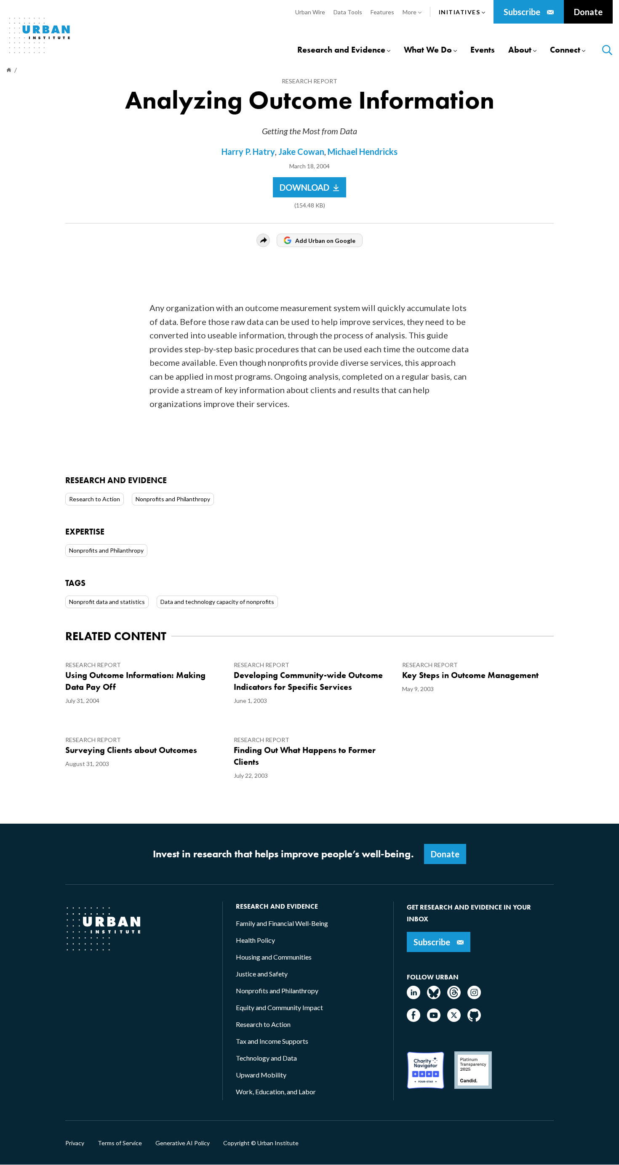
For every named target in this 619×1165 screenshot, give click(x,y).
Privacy (74, 1143)
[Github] (474, 1019)
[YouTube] (433, 1019)
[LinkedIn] (413, 996)
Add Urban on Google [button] (325, 240)
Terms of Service (120, 1143)
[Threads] (454, 996)
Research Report (309, 81)
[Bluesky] (433, 996)
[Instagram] (474, 996)
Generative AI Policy (182, 1143)
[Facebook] (413, 1019)
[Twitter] (454, 1019)
